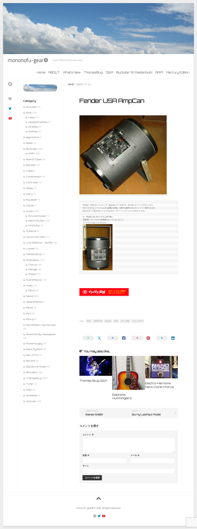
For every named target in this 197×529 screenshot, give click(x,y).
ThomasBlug (93, 72)
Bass (29, 143)
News (29, 296)
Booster (31, 165)
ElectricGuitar (36, 220)
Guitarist (31, 231)
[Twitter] (10, 108)
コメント (88, 434)
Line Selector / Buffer (39, 242)
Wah (29, 389)
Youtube (31, 401)
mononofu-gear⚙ (28, 60)
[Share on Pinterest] (141, 338)
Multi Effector (34, 280)
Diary (29, 194)
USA (116, 321)
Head (31, 117)
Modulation (32, 260)
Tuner (30, 384)
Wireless (31, 395)
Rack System (34, 349)
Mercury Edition (177, 72)
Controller (32, 182)
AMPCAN (98, 321)
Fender (108, 321)
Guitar (30, 211)
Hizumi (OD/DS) (35, 237)
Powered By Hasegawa (40, 334)
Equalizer (32, 199)
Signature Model (36, 366)
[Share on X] (92, 338)
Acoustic (31, 107)
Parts (29, 307)
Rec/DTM (32, 355)
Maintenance (34, 254)
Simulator (32, 372)
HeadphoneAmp (37, 122)
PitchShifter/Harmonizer (41, 325)
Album (31, 290)
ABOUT (54, 72)
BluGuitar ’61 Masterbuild (134, 72)
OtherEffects (34, 302)
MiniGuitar (34, 225)
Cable (29, 171)
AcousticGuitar (37, 216)
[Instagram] (10, 98)
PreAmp (32, 131)
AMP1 (159, 72)
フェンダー (137, 321)
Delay (29, 188)
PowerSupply (34, 343)
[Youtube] (10, 118)
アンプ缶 (125, 321)
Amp (71, 84)
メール (135, 455)
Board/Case (34, 159)
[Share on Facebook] (116, 338)
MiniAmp (33, 127)
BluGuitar (32, 149)
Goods (30, 205)
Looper (30, 248)
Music (29, 285)
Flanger (33, 269)
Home (41, 72)
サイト (85, 465)
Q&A (109, 72)
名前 (85, 455)
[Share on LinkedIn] (165, 338)
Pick (28, 313)
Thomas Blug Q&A (93, 380)
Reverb (30, 360)
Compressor (34, 176)
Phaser (32, 274)
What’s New (72, 72)
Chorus (32, 264)
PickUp (30, 319)
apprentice (32, 137)
